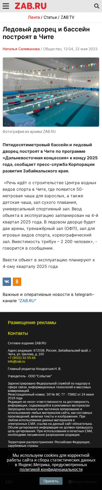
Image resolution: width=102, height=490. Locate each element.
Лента (34, 17)
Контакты (18, 333)
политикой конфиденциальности (51, 469)
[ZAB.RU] (30, 8)
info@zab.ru (16, 361)
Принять (51, 480)
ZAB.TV (67, 17)
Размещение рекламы (32, 322)
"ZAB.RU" (27, 300)
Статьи (50, 17)
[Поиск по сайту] (97, 6)
